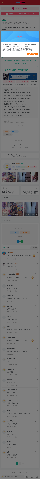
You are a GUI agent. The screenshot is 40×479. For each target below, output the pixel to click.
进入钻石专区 (32, 54)
